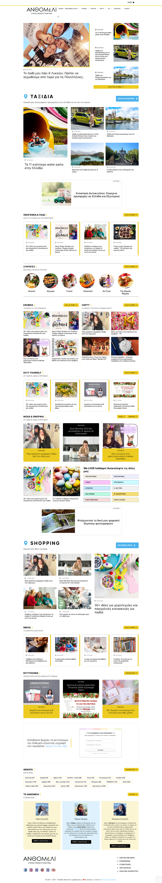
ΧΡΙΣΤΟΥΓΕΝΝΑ (90, 476)
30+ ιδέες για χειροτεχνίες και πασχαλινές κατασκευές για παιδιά (37, 248)
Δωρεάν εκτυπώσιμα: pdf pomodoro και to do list (94, 405)
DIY (109, 8)
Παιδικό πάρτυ (31, 786)
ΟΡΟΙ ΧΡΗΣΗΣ (125, 868)
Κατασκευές (80, 782)
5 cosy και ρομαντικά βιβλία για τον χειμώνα (95, 660)
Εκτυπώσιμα (105, 778)
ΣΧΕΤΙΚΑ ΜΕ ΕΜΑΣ (127, 858)
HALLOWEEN (89, 494)
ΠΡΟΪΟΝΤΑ (111, 782)
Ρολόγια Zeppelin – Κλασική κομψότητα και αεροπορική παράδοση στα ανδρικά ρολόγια (123, 359)
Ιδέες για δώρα (63, 782)
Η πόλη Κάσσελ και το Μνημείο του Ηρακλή (120, 171)
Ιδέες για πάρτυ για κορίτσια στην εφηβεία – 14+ (124, 333)
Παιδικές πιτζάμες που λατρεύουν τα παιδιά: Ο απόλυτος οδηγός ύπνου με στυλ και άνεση (94, 249)
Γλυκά (69, 291)
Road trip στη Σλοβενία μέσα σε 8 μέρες (85, 171)
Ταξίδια (76, 829)
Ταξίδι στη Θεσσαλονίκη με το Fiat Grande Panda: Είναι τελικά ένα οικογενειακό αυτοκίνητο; (102, 55)
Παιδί (126, 782)
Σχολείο (65, 786)
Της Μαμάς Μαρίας (125, 292)
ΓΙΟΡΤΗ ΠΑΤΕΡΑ (119, 500)
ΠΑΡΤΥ (102, 8)
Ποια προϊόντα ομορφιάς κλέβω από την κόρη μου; (94, 333)
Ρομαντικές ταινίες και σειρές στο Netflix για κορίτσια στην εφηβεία (65, 360)
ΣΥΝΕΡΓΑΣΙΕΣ (125, 864)
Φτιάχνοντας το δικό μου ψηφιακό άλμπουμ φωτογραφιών (98, 522)
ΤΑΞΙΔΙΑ (126, 8)
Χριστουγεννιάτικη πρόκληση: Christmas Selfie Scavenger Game (124, 406)
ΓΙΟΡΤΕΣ (93, 8)
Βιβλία (58, 778)
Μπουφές (96, 782)
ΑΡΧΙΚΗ (61, 8)
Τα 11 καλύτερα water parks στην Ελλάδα (103, 34)
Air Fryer (107, 291)
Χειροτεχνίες (81, 786)
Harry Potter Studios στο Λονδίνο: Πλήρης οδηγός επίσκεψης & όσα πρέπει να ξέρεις (66, 249)
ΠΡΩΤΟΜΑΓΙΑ (118, 482)
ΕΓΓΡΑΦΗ (100, 750)
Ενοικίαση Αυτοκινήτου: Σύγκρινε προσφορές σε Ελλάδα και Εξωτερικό (97, 195)
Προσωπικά (49, 786)
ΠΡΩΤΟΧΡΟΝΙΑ (119, 476)
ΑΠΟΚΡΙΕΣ (89, 488)
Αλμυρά (50, 291)
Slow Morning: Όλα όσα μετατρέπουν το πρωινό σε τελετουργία (81, 431)
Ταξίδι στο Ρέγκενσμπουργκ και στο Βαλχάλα (103, 77)
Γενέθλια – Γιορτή (74, 778)
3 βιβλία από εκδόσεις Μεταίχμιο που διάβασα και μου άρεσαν (36, 661)
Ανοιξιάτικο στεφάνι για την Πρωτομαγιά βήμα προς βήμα (66, 406)
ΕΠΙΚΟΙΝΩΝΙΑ (124, 861)
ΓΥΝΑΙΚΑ (84, 8)
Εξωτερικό (30, 782)
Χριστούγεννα (99, 786)
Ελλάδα (120, 778)
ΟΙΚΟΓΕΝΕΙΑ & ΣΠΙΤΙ (71, 8)
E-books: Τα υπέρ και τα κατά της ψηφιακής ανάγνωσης (123, 661)
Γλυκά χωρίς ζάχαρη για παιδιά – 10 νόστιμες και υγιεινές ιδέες (123, 248)
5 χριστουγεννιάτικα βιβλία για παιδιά (65, 660)
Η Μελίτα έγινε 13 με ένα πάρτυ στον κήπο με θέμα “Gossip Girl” (94, 358)
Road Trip (30, 778)
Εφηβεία (46, 782)
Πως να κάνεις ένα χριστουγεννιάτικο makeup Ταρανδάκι (33, 360)
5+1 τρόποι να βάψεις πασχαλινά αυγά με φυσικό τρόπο (65, 500)
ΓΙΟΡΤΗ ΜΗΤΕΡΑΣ (91, 500)
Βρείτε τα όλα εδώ (56, 746)
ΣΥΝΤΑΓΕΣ (117, 8)
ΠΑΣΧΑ (87, 482)
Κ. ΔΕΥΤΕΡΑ (118, 488)
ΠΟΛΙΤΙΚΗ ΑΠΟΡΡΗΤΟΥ (128, 871)
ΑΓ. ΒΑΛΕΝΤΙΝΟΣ (120, 494)
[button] (58, 17)
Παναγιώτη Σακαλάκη (108, 880)
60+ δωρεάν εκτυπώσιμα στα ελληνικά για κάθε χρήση (120, 711)
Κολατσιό (88, 291)
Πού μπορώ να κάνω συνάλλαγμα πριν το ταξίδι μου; (74, 615)
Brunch (31, 291)
